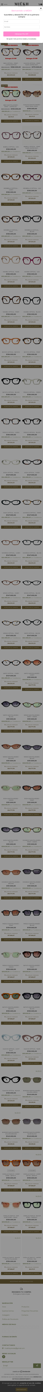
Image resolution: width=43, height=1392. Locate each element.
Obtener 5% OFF (21, 34)
